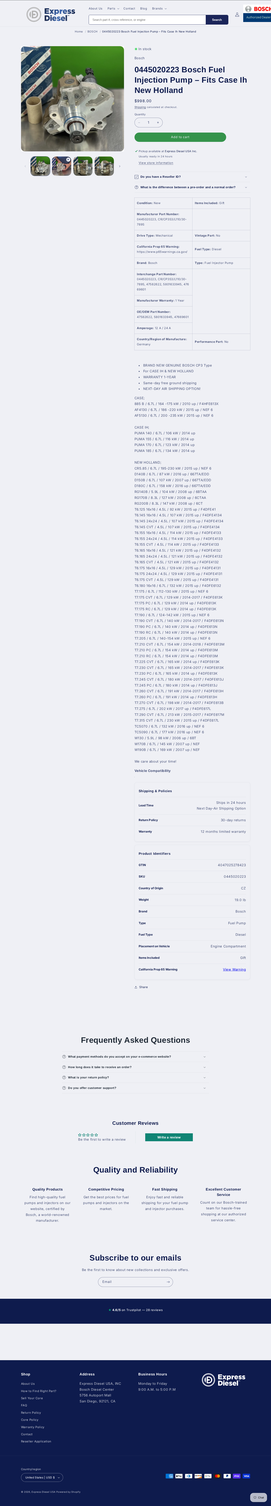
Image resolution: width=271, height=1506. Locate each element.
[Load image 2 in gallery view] (83, 166)
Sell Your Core (32, 1398)
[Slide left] (25, 166)
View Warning (234, 969)
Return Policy (31, 1412)
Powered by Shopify (68, 1492)
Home (79, 31)
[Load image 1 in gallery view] (40, 166)
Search (217, 19)
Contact (27, 1434)
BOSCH (92, 31)
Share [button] (143, 987)
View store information (156, 163)
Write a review (169, 1137)
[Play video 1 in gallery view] (61, 166)
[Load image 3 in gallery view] (104, 166)
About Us (28, 1384)
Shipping (140, 107)
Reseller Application (36, 1441)
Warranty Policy (32, 1427)
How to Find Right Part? (39, 1391)
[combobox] (147, 19)
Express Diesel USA (43, 1492)
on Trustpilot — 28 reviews (135, 1310)
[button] (113, 8)
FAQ (24, 1405)
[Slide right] (119, 166)
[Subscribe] (168, 1282)
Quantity (140, 114)
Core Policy (29, 1420)
